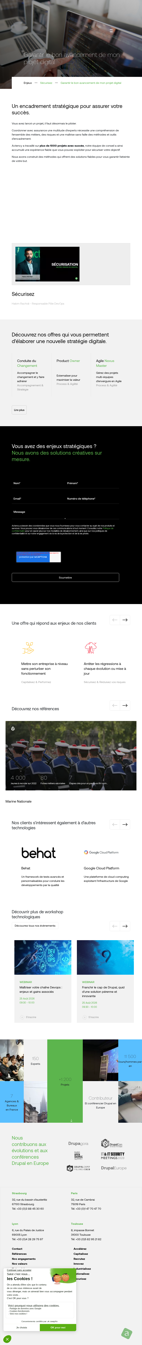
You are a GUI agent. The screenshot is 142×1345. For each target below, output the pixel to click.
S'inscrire (31, 1017)
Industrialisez (82, 1268)
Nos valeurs (19, 1263)
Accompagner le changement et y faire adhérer (30, 377)
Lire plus (19, 409)
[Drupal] (13, 728)
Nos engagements (24, 1258)
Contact (17, 1248)
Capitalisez (81, 1253)
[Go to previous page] (115, 620)
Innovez (79, 1263)
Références (19, 1253)
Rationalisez (81, 1273)
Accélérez (80, 1248)
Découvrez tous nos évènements (35, 925)
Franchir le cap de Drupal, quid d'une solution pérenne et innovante (103, 991)
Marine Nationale (19, 801)
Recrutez (79, 1258)
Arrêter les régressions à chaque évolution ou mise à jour (105, 668)
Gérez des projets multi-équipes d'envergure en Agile (109, 377)
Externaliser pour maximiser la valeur (68, 377)
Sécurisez (46, 82)
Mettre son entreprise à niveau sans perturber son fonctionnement (44, 668)
